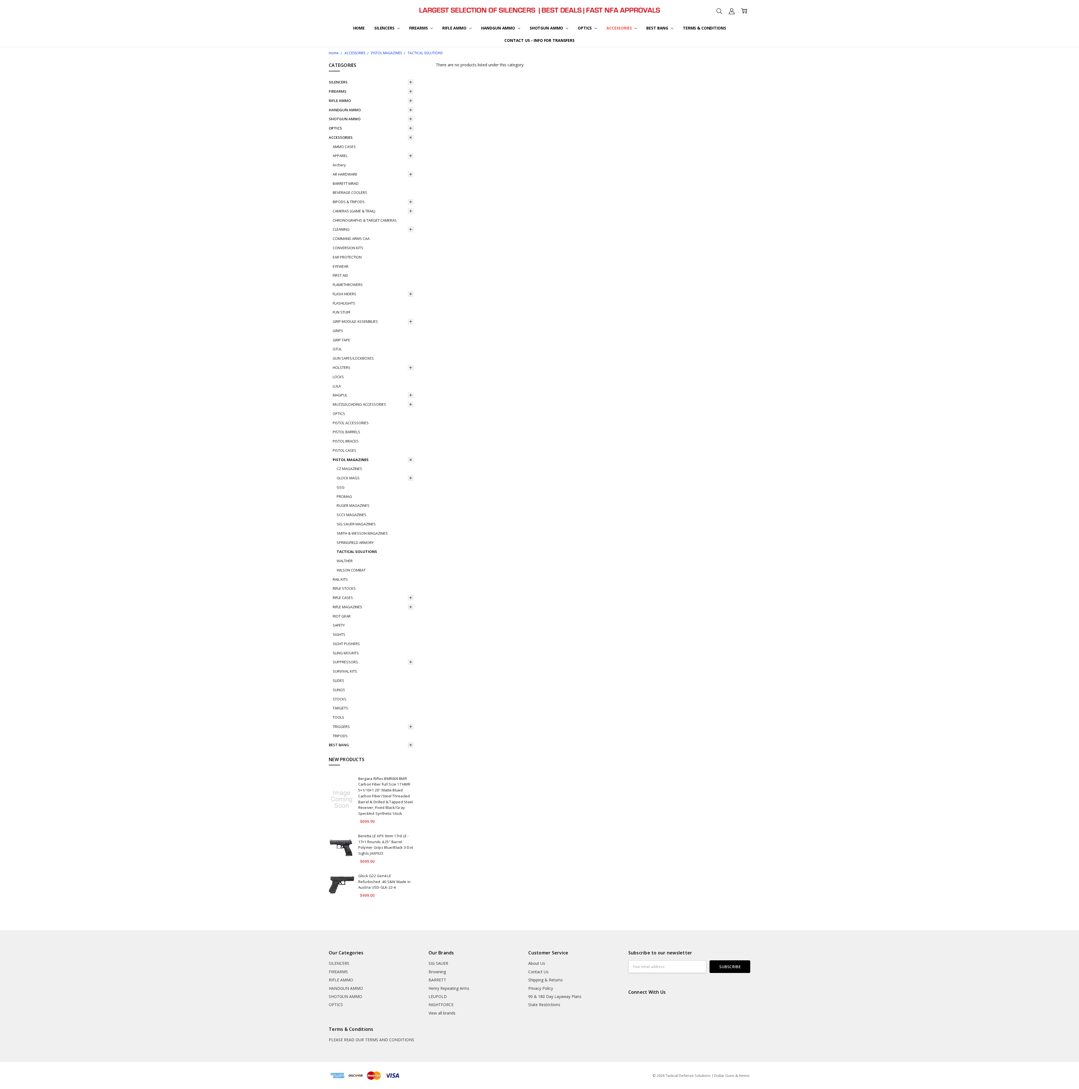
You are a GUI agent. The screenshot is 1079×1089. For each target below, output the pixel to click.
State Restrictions (544, 1004)
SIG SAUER (438, 963)
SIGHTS (339, 634)
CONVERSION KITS (348, 247)
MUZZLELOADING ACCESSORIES (359, 404)
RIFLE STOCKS (344, 588)
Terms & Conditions (704, 28)
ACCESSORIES (619, 28)
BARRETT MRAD (346, 183)
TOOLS (338, 717)
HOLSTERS (341, 367)
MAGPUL (340, 395)
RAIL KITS (340, 579)
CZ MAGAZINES (349, 468)
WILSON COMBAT (351, 570)
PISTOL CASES (344, 450)
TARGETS (340, 708)
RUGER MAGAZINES (353, 505)
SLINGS (339, 689)
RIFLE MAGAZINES (347, 606)
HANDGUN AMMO (498, 28)
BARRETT (437, 980)
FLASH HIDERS (344, 293)
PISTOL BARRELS (346, 431)
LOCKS (338, 376)
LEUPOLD (438, 996)
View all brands (442, 1013)
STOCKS (339, 699)
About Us (536, 963)
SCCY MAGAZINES (351, 514)
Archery (339, 164)
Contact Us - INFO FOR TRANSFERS (539, 40)
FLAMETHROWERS (348, 284)
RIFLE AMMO (454, 28)
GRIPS (338, 330)
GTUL (337, 348)
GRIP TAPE (341, 339)
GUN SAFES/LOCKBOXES (353, 358)
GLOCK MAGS (348, 477)
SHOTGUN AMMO (547, 28)
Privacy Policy (540, 988)
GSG (340, 487)
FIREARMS (419, 28)
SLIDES (338, 680)
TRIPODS (340, 735)
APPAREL (340, 155)
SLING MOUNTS (346, 652)
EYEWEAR (340, 266)
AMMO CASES (344, 146)
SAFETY (339, 625)
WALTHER (345, 560)
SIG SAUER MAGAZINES (356, 524)
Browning (437, 971)
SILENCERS (385, 28)
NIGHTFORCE (441, 1004)
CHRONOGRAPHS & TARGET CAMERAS (365, 220)
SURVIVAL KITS (345, 671)
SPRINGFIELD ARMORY (355, 542)
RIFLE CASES (343, 597)
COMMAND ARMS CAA (351, 238)
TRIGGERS (341, 726)
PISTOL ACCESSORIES (351, 422)
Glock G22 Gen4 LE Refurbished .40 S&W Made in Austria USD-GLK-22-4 (384, 881)
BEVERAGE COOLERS (350, 192)
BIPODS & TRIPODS (349, 201)
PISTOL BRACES (346, 441)
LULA (337, 386)
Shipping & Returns (545, 980)
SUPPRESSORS (345, 661)
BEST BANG (657, 28)
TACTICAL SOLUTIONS (357, 551)
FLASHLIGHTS (344, 303)
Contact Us (538, 971)
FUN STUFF (341, 312)
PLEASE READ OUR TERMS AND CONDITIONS (371, 1039)
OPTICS (585, 28)
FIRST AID (340, 275)
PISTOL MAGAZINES (351, 459)
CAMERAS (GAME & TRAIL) (354, 211)
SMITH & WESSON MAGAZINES (362, 533)
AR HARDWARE (345, 174)
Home (359, 28)
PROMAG (344, 496)
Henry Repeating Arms (449, 988)
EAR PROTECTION (347, 257)
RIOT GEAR (342, 616)
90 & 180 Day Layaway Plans (554, 996)
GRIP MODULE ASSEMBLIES (355, 321)
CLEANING (341, 229)
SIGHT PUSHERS (346, 643)
